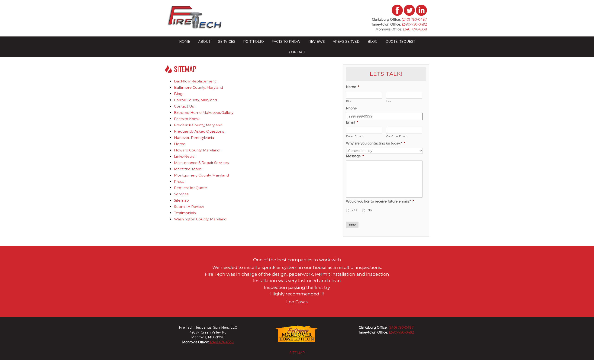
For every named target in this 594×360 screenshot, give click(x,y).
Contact (297, 52)
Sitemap (181, 200)
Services (226, 41)
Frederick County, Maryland (198, 125)
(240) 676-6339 (414, 29)
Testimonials (185, 213)
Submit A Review (189, 206)
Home (184, 41)
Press (179, 181)
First (349, 101)
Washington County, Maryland (200, 219)
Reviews (316, 41)
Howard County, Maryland (197, 150)
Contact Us (184, 106)
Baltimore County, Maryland (198, 87)
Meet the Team (187, 169)
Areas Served (346, 41)
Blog (373, 41)
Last (389, 101)
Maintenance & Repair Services (201, 162)
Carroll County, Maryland (195, 100)
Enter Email (354, 136)
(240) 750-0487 (414, 19)
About (204, 41)
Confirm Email (397, 136)
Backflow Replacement (195, 81)
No (370, 210)
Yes (354, 210)
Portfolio (253, 41)
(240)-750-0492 (414, 24)
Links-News (184, 156)
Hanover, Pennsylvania (194, 137)
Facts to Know (286, 41)
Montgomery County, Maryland (201, 175)
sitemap (297, 353)
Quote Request (400, 41)
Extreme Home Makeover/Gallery (203, 112)
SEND (352, 224)
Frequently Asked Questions (199, 131)
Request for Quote (190, 188)
